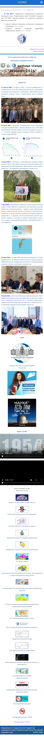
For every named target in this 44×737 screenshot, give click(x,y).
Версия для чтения (22, 490)
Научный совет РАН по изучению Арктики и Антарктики (22, 367)
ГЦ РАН (22, 2)
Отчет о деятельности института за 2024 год (22, 57)
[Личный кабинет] (38, 51)
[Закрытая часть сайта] (37, 49)
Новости (22, 82)
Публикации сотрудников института (22, 61)
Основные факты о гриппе (22, 722)
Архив (22, 337)
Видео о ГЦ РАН (22, 431)
